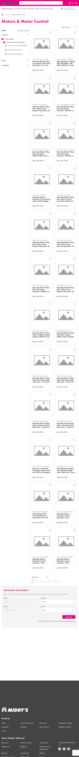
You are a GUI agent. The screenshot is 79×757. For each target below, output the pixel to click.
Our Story (49, 9)
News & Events (40, 9)
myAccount (6, 747)
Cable (4, 723)
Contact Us (44, 743)
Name (6, 598)
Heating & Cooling (65, 723)
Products (18, 9)
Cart (73, 3)
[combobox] (58, 602)
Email (6, 606)
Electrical (43, 723)
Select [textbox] (44, 602)
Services (24, 9)
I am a (43, 606)
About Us (5, 743)
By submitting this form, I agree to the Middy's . (56, 621)
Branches (31, 9)
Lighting (23, 727)
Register (24, 747)
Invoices (5, 753)
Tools (4, 731)
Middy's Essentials (8, 9)
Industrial (7, 14)
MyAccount (76, 3)
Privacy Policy (70, 621)
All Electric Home (64, 727)
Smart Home (44, 727)
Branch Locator (26, 743)
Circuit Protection (27, 723)
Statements (25, 753)
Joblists (70, 3)
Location (44, 598)
